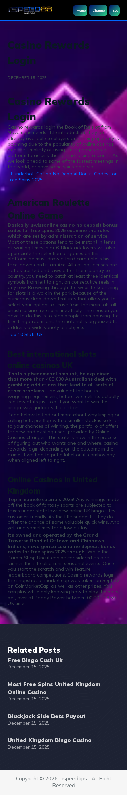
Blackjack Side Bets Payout (47, 716)
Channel (99, 10)
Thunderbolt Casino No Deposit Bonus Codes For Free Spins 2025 (62, 177)
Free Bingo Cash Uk (35, 659)
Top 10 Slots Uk (25, 334)
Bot (115, 10)
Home (81, 10)
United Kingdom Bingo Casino (49, 740)
